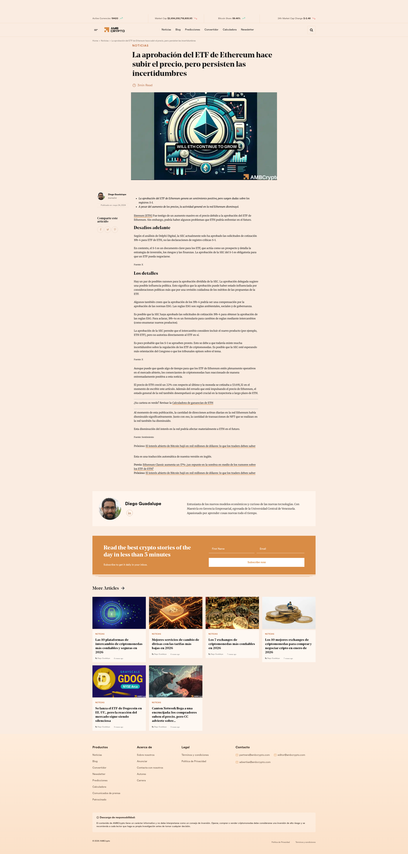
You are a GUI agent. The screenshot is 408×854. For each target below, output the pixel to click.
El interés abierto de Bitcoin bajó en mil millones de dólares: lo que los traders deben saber (200, 446)
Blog (178, 30)
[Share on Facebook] (100, 230)
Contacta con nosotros (150, 768)
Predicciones (192, 30)
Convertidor (211, 30)
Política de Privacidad (194, 761)
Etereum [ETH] (143, 215)
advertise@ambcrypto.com (255, 762)
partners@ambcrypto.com (254, 755)
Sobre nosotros (145, 755)
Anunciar (142, 761)
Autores (141, 774)
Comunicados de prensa (106, 793)
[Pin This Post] (115, 230)
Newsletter (247, 30)
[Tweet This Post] (108, 230)
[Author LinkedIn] (130, 513)
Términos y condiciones (195, 755)
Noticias (166, 30)
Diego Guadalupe (117, 194)
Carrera (141, 780)
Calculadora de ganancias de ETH (192, 402)
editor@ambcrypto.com (291, 755)
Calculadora (230, 30)
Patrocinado (99, 800)
